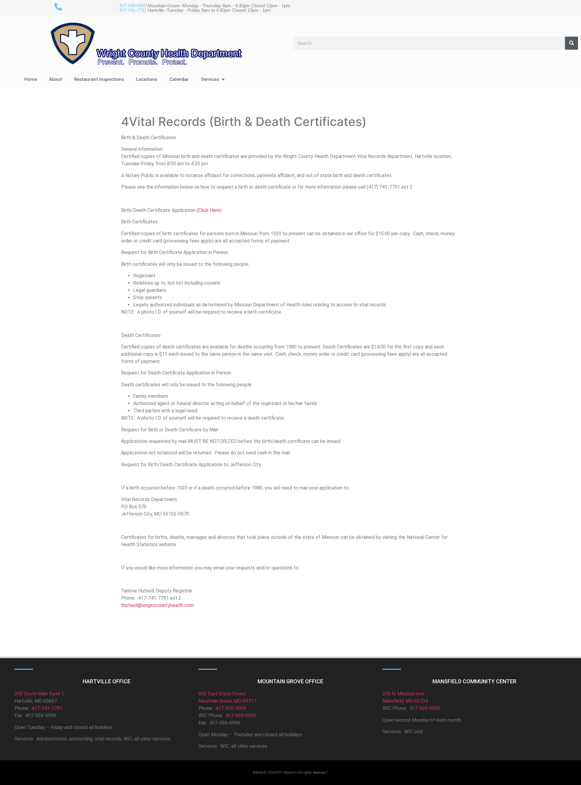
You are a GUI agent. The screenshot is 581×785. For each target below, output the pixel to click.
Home (30, 79)
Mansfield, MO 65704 (405, 701)
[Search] (571, 43)
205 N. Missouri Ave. (403, 694)
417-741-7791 (46, 708)
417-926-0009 (230, 708)
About (55, 79)
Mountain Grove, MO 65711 (227, 701)
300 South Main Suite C (39, 694)
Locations (146, 79)
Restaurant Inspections (99, 79)
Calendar (179, 79)
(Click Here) (209, 210)
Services (210, 79)
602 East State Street (223, 694)
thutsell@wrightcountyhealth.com (157, 605)
